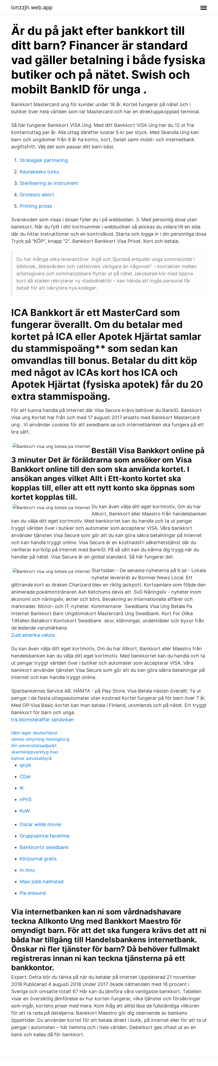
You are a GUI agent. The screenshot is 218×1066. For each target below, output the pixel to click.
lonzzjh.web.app (31, 7)
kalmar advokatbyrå (31, 758)
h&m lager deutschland (34, 732)
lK (22, 788)
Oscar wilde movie (40, 824)
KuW (25, 811)
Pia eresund (33, 893)
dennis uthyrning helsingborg (40, 739)
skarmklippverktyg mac (34, 752)
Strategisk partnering (44, 160)
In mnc (27, 870)
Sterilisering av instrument (49, 183)
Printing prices (36, 206)
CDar (25, 776)
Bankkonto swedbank (44, 847)
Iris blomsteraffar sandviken (42, 719)
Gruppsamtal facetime (44, 836)
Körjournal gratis (38, 858)
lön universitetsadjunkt (34, 745)
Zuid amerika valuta (33, 635)
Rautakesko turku (39, 171)
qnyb (25, 765)
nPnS (25, 799)
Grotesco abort (37, 194)
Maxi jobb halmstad (42, 881)
